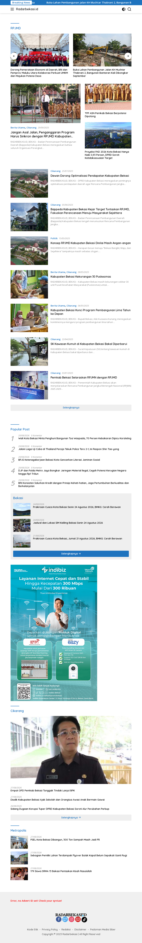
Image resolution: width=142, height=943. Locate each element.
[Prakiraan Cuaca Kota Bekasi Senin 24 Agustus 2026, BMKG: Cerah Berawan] (21, 509)
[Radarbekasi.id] (71, 914)
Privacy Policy (50, 929)
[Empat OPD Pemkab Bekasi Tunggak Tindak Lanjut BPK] (71, 750)
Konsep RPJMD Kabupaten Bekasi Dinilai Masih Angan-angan (91, 243)
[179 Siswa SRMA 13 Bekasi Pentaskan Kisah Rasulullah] (19, 873)
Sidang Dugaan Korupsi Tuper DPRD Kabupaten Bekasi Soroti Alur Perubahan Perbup (60, 808)
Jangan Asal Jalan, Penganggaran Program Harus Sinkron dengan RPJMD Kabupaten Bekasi (42, 136)
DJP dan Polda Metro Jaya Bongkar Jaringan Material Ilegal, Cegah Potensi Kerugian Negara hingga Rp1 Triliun (72, 472)
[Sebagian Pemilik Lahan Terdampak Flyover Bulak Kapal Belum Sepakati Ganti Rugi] (19, 857)
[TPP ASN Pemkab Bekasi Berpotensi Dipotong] (108, 97)
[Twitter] (65, 920)
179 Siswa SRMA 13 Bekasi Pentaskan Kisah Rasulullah (61, 871)
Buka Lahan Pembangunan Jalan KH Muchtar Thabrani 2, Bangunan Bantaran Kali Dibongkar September (100, 73)
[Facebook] (58, 920)
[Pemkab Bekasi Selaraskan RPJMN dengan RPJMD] (29, 385)
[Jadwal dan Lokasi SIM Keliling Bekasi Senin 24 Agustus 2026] (21, 525)
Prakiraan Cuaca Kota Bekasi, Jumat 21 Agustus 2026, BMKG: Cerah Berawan (77, 538)
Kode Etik (32, 929)
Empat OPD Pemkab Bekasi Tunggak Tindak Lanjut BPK (43, 790)
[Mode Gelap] (124, 9)
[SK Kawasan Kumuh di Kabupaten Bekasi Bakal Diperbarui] (29, 351)
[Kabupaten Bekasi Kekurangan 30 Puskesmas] (29, 284)
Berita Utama (18, 127)
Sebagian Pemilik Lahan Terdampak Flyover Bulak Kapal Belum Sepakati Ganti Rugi (78, 855)
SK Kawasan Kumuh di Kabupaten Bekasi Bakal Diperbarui (89, 344)
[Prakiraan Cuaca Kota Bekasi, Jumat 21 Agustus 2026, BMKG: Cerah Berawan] (21, 541)
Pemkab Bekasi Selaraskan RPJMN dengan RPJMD (84, 377)
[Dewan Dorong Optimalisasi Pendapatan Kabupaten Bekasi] (29, 183)
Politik (54, 238)
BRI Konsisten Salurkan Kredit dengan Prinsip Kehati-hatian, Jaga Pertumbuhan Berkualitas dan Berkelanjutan (73, 484)
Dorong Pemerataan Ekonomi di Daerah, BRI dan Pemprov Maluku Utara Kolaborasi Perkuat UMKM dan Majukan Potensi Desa (39, 73)
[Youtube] (78, 920)
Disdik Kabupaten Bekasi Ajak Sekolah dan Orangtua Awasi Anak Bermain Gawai (58, 799)
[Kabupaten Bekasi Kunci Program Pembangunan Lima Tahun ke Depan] (29, 318)
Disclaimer (80, 929)
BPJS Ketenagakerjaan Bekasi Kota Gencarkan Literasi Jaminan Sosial (59, 459)
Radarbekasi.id (27, 9)
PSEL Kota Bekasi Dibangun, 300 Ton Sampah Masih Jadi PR (65, 839)
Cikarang (31, 127)
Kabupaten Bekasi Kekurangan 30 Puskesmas (81, 276)
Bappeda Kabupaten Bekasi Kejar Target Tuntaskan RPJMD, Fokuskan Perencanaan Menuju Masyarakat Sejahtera (90, 211)
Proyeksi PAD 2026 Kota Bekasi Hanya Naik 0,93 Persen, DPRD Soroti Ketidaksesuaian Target (107, 155)
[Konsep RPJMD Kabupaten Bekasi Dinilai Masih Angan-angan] (29, 250)
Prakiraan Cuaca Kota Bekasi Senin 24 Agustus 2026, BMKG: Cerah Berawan (77, 507)
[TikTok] (84, 919)
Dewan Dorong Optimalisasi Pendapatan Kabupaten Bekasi (90, 175)
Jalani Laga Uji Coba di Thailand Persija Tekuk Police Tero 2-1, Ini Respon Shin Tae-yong (68, 449)
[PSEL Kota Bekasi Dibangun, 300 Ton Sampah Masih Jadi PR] (19, 842)
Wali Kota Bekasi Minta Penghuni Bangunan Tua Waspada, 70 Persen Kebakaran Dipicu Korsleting (74, 438)
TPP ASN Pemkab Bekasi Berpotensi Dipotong (105, 115)
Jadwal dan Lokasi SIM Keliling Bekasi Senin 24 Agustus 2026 (68, 522)
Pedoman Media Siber (103, 929)
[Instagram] (71, 920)
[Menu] (13, 9)
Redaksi (66, 929)
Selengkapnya (71, 407)
